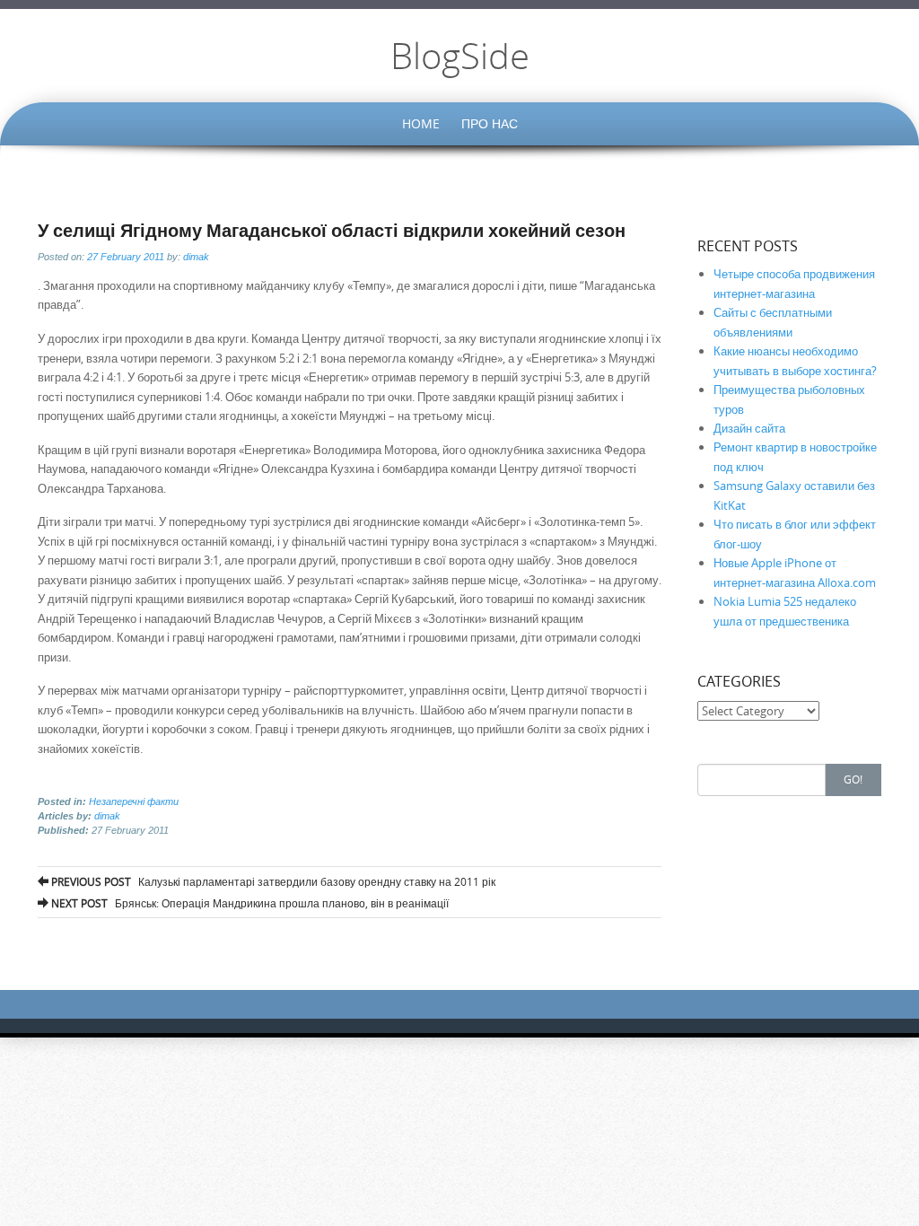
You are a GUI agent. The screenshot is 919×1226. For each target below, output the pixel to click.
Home (421, 123)
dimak (196, 256)
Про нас (489, 123)
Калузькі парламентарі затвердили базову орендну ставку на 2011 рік (271, 881)
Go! (853, 779)
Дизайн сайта (749, 428)
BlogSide (460, 55)
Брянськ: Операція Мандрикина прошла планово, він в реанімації (248, 903)
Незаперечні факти (134, 801)
